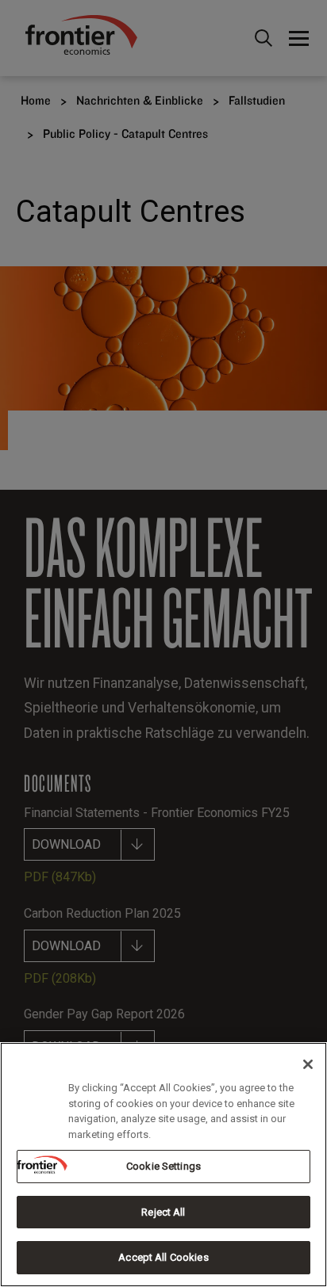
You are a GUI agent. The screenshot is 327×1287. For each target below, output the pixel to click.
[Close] (307, 1064)
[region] (163, 1164)
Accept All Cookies (163, 1257)
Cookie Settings (163, 1166)
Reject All (163, 1212)
